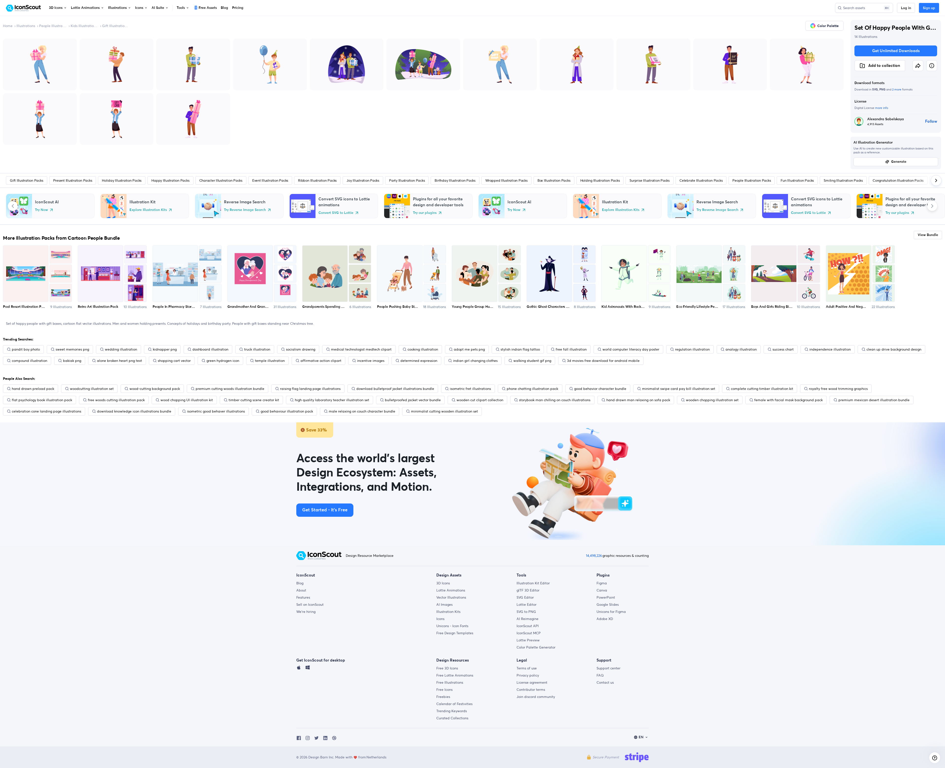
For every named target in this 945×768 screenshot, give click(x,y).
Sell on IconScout (310, 604)
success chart (783, 349)
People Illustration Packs (53, 26)
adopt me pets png (469, 349)
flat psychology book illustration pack (42, 400)
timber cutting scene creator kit (254, 400)
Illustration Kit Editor (533, 583)
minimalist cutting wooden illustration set (444, 411)
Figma (602, 583)
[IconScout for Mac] (298, 668)
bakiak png (72, 360)
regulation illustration (692, 349)
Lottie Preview (528, 640)
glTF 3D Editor (528, 590)
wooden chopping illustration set (712, 400)
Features (303, 597)
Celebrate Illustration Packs (701, 180)
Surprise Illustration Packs (650, 180)
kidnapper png (165, 349)
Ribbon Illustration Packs (317, 180)
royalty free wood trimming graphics (838, 388)
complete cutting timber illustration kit (762, 388)
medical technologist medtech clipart (361, 349)
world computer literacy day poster (630, 349)
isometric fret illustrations (470, 388)
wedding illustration (121, 349)
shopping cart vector (174, 360)
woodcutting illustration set (92, 388)
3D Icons (443, 583)
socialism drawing (300, 349)
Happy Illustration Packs (170, 180)
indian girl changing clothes (475, 360)
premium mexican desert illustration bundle (874, 400)
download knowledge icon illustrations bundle (134, 411)
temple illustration (270, 360)
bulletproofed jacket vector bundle (413, 400)
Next (932, 206)
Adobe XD (605, 619)
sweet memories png (72, 349)
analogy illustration (741, 349)
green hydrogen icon (222, 360)
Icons (440, 619)
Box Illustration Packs (553, 180)
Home (8, 26)
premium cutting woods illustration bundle (230, 388)
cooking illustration (423, 349)
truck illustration (257, 349)
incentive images (370, 360)
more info (881, 108)
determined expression (418, 360)
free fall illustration (571, 349)
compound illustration (29, 360)
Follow (931, 121)
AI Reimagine (527, 619)
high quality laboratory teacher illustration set (332, 400)
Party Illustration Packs (407, 180)
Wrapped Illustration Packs (506, 180)
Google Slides (608, 604)
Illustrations (25, 26)
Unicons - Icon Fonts (452, 626)
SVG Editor (525, 597)
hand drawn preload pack (33, 388)
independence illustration (830, 349)
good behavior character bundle (600, 388)
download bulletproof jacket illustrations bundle (395, 388)
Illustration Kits (448, 611)
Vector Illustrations (451, 597)
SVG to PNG (526, 611)
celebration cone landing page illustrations (46, 411)
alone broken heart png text (119, 360)
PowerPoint (606, 597)
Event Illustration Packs (270, 180)
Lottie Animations (450, 590)
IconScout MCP (529, 633)
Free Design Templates (454, 633)
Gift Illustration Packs (116, 26)
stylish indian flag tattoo (520, 349)
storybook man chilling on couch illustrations (554, 400)
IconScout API (528, 626)
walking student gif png (532, 360)
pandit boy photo (26, 349)
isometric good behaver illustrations (216, 411)
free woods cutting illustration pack (116, 400)
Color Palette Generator (536, 647)
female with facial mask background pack (788, 400)
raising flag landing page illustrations (310, 388)
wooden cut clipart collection (480, 400)
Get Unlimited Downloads (896, 51)
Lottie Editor (526, 604)
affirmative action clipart (320, 360)
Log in (906, 8)
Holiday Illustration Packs (122, 180)
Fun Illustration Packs (797, 180)
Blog (299, 583)
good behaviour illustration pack (287, 411)
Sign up (929, 8)
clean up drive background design (893, 349)
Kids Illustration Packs (84, 26)
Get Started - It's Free (324, 510)
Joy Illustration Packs (362, 180)
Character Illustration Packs (220, 180)
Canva (602, 590)
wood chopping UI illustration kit (186, 400)
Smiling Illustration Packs (843, 180)
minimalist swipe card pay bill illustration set (678, 388)
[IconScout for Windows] (307, 668)
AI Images (444, 604)
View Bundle (928, 235)
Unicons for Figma (611, 611)
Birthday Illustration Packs (455, 180)
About (301, 590)
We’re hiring (305, 611)
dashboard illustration (210, 349)
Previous (13, 206)
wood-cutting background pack (154, 388)
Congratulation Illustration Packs (898, 180)
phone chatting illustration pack (532, 388)
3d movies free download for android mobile (603, 360)
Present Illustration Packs (72, 180)
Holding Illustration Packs (600, 180)
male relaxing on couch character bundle (362, 411)
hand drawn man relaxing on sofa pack (638, 400)
